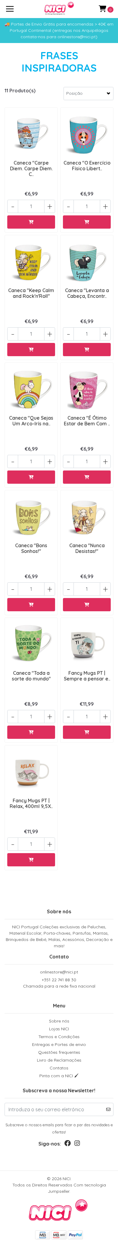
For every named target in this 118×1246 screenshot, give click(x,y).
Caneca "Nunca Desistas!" (87, 548)
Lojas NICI (59, 1029)
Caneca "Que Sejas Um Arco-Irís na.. (31, 421)
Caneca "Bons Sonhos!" (31, 548)
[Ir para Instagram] (77, 1144)
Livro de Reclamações (59, 1060)
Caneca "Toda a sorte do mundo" (31, 676)
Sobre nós (59, 1021)
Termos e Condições (59, 1036)
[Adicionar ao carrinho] (31, 222)
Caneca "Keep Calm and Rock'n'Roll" (31, 293)
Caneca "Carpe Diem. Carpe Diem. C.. (31, 168)
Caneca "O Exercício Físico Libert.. (87, 165)
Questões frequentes (59, 1052)
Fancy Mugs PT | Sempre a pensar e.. (87, 676)
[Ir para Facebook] (67, 1144)
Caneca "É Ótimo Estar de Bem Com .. (87, 421)
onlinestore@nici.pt (59, 972)
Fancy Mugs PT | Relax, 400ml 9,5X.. (31, 803)
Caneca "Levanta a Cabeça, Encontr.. (87, 293)
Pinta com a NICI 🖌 (59, 1075)
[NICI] (59, 9)
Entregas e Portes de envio (59, 1044)
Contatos (59, 1068)
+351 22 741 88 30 (59, 983)
